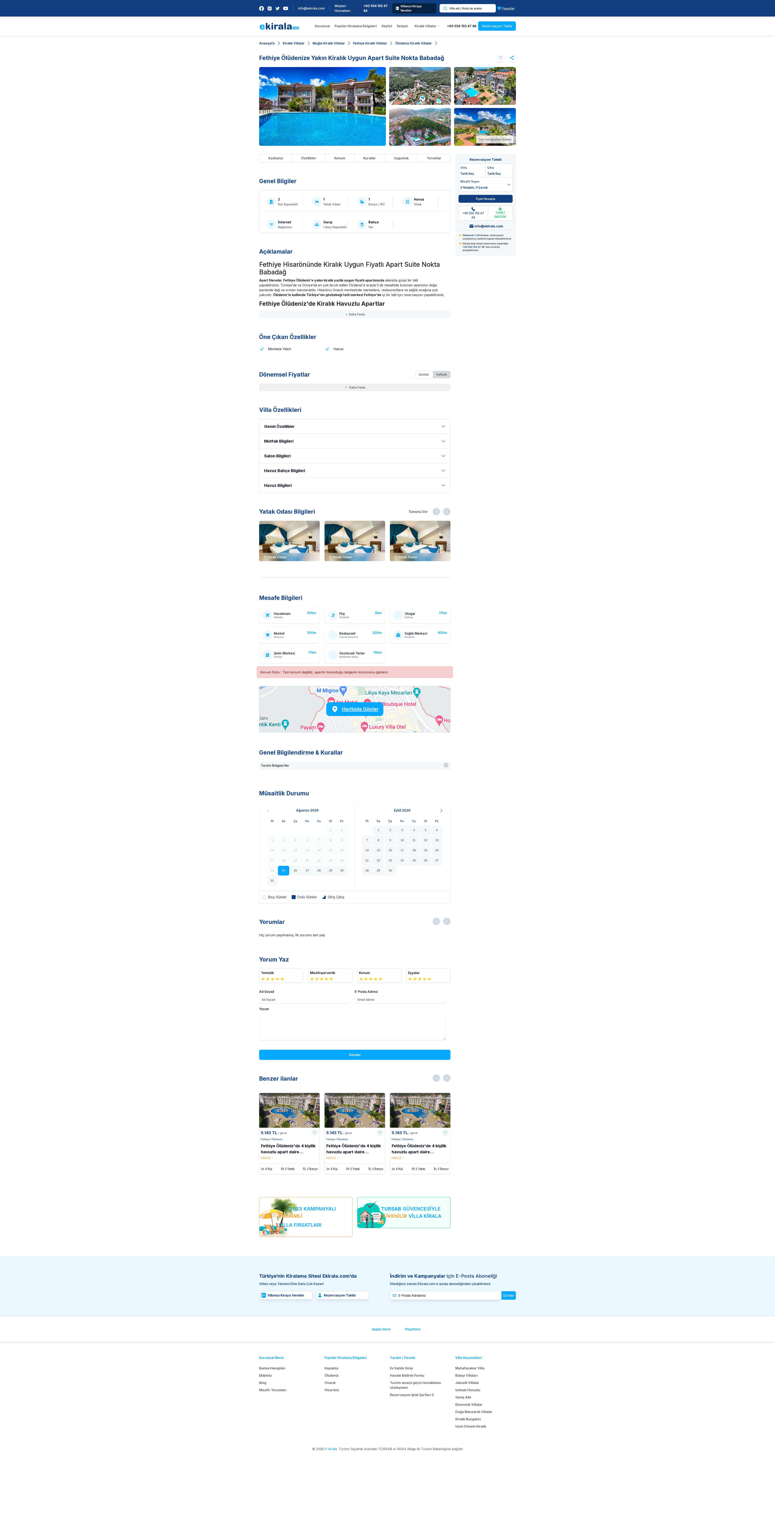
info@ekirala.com (311, 8)
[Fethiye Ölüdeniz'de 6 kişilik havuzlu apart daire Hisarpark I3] (289, 1110)
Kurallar (369, 158)
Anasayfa (267, 43)
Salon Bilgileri (277, 455)
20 (437, 850)
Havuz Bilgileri (278, 485)
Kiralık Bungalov (468, 1419)
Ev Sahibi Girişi (401, 1368)
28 (319, 870)
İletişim (402, 26)
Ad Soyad (266, 992)
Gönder (355, 1055)
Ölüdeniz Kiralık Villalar (413, 43)
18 (414, 850)
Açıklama (275, 158)
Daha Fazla (356, 314)
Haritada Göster (360, 709)
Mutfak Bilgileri (278, 441)
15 (378, 850)
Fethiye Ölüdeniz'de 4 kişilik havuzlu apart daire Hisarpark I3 (288, 1149)
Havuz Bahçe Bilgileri (284, 470)
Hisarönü (332, 1390)
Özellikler (308, 158)
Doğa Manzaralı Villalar (473, 1412)
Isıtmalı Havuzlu (467, 1390)
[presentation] (436, 511)
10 (402, 840)
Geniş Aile (463, 1397)
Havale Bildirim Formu (407, 1375)
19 (425, 850)
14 (367, 850)
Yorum (264, 1009)
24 (402, 860)
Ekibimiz (265, 1375)
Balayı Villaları (466, 1375)
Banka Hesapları (272, 1368)
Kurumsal (322, 26)
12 (425, 840)
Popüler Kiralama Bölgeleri (356, 26)
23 (390, 860)
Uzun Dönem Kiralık (470, 1426)
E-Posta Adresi (366, 992)
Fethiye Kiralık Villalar (370, 43)
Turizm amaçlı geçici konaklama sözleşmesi (415, 1385)
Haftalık (441, 374)
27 (307, 870)
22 (378, 860)
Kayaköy (331, 1368)
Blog (262, 1383)
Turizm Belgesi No (275, 765)
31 (272, 880)
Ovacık (330, 1383)
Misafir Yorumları (272, 1390)
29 (330, 870)
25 (283, 870)
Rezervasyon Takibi (497, 26)
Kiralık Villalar (294, 43)
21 (367, 860)
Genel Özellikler (279, 426)
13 (437, 840)
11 (414, 840)
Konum (339, 158)
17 (402, 850)
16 (390, 850)
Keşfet (387, 26)
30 (342, 870)
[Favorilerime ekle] (500, 58)
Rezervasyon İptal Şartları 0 (412, 1395)
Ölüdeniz (332, 1375)
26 (295, 870)
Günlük (424, 374)
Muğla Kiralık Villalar (329, 43)
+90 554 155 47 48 (375, 8)
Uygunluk (401, 158)
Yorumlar (434, 158)
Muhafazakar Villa (469, 1368)
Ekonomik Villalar (468, 1404)
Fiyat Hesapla (485, 198)
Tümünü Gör (418, 512)
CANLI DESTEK (500, 214)
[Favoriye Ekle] (314, 1133)
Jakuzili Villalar (467, 1383)
